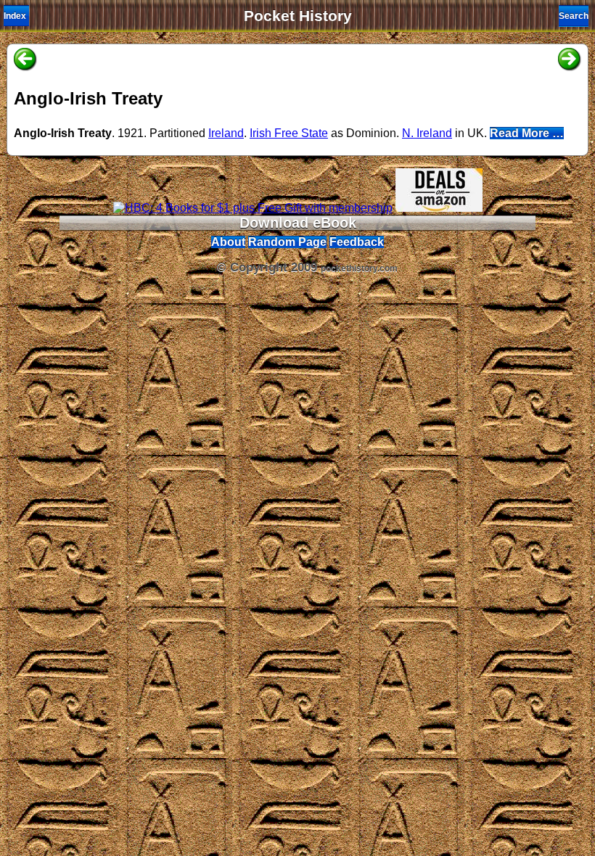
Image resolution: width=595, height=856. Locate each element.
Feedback (356, 242)
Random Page (287, 242)
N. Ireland (427, 133)
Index (15, 16)
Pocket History (298, 16)
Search (573, 16)
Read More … (527, 133)
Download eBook (297, 223)
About (228, 242)
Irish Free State (289, 133)
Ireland (226, 133)
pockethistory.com (359, 268)
